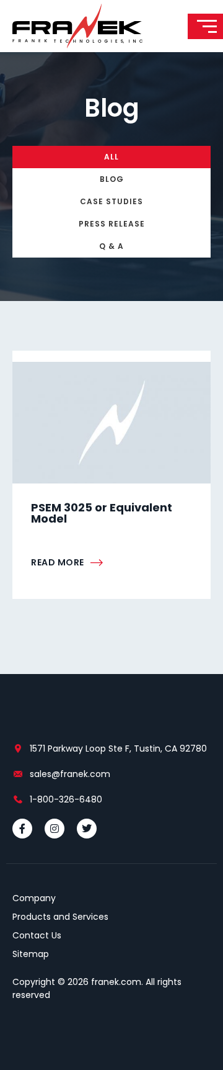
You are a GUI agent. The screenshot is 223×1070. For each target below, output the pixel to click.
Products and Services (60, 916)
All (111, 156)
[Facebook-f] (22, 828)
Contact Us (36, 935)
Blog (112, 179)
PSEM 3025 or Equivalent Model (101, 513)
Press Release (112, 223)
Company (34, 898)
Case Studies (111, 201)
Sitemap (30, 954)
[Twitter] (87, 828)
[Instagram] (54, 828)
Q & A (111, 246)
